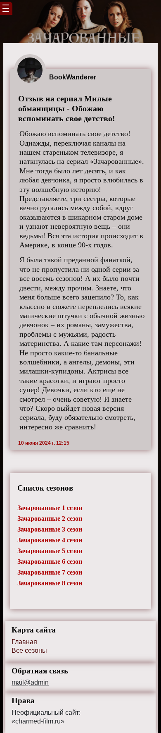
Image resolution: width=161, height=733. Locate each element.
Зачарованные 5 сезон (49, 550)
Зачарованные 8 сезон (49, 583)
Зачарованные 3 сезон (49, 529)
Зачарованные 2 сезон (49, 518)
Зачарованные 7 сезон (49, 572)
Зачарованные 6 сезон (49, 561)
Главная (24, 641)
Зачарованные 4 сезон (49, 540)
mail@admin (30, 682)
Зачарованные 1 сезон (49, 507)
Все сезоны (29, 650)
